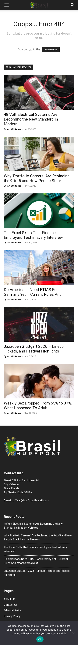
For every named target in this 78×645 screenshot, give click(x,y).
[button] (6, 5)
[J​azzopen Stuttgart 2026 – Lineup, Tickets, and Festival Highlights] (39, 324)
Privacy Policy (12, 616)
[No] (73, 633)
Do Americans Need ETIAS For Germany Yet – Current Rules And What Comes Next (36, 561)
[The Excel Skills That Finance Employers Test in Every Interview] (39, 210)
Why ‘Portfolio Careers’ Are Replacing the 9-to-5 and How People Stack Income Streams (38, 537)
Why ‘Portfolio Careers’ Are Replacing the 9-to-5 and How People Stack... (36, 178)
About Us (9, 599)
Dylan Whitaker (12, 129)
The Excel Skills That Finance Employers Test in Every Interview (33, 235)
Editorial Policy (13, 610)
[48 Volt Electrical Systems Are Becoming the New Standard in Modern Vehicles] (39, 92)
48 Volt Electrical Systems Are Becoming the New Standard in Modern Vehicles (33, 525)
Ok (40, 639)
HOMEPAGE (51, 49)
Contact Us (10, 604)
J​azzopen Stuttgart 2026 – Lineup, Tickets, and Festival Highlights (34, 348)
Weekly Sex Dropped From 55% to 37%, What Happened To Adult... (38, 405)
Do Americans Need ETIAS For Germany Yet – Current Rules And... (34, 292)
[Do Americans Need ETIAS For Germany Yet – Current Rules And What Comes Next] (39, 267)
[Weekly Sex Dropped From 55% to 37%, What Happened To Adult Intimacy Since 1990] (39, 381)
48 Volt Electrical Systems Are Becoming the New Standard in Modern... (31, 119)
